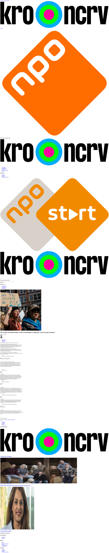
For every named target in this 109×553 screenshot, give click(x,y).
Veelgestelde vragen (4, 545)
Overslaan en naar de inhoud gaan (4, 0)
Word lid (1, 28)
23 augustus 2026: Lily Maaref (5, 531)
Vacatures (3, 538)
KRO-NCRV (4, 339)
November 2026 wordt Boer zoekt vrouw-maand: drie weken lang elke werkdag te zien (15, 485)
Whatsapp (3, 422)
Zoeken (1, 281)
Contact (3, 542)
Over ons (3, 537)
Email (3, 424)
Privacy (3, 544)
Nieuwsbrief (3, 288)
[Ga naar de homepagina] (54, 27)
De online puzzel (4, 286)
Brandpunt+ (3, 341)
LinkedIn (3, 423)
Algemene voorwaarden (5, 543)
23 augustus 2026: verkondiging (6, 456)
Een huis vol (3, 287)
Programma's (4, 340)
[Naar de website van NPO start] (54, 137)
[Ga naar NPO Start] (54, 250)
